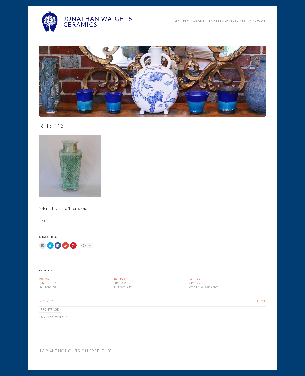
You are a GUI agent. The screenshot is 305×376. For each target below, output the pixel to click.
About (199, 21)
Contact (258, 21)
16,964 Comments (53, 316)
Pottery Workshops (227, 21)
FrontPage (50, 309)
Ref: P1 (44, 278)
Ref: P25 (119, 278)
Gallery (182, 21)
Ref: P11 (194, 278)
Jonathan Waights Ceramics (97, 21)
